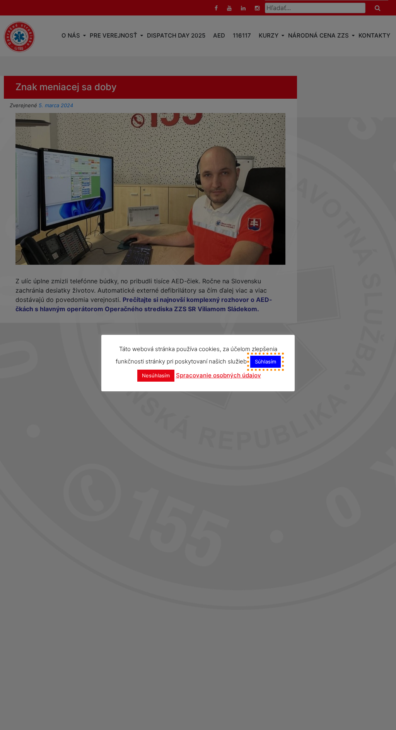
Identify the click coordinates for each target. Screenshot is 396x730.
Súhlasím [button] (265, 361)
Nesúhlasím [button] (156, 375)
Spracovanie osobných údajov (218, 375)
